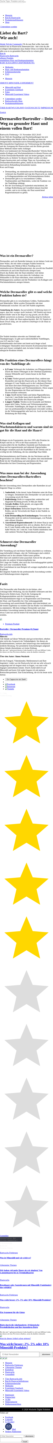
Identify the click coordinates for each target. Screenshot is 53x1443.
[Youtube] (9, 689)
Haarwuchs (9, 1372)
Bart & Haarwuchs (12, 18)
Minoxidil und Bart (13, 87)
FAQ (7, 74)
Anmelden (4, 1236)
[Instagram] (10, 686)
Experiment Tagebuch (14, 90)
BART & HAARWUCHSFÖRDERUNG (17, 63)
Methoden (9, 67)
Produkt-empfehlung (7, 59)
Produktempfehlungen (14, 20)
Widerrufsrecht (11, 1402)
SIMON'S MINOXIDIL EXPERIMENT (17, 83)
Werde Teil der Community (11, 44)
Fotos (7, 92)
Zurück (3, 112)
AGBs (7, 1399)
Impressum (9, 1395)
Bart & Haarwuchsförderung (16, 1381)
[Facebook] (10, 684)
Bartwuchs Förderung (14, 1365)
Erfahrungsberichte (13, 72)
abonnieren (29, 1436)
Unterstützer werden (9, 27)
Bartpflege (9, 1370)
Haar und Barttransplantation (22, 60)
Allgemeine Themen (13, 1367)
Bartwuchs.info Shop (13, 101)
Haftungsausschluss (13, 1404)
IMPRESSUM (47, 108)
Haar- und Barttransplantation (17, 69)
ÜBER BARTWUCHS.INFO (12, 108)
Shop (7, 22)
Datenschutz (10, 1397)
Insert (25, 1442)
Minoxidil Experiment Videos (17, 94)
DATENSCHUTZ (32, 108)
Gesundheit (9, 1374)
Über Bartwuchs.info (13, 1379)
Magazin (8, 15)
